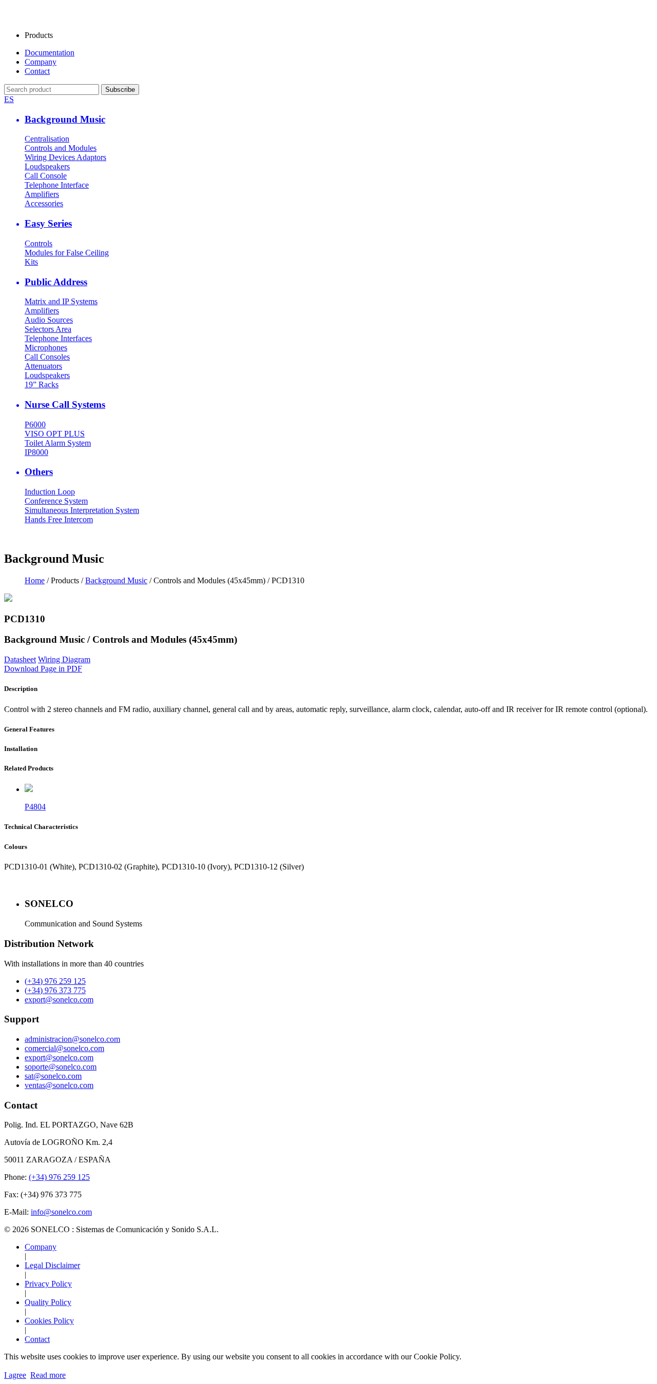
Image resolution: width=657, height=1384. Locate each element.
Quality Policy (48, 1302)
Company (40, 61)
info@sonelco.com (61, 1212)
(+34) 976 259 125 (55, 981)
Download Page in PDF (43, 668)
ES (9, 99)
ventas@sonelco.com (59, 1085)
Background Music (116, 580)
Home (35, 580)
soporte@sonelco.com (60, 1066)
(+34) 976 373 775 (55, 990)
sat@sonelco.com (53, 1076)
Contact (37, 71)
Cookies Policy (49, 1320)
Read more (48, 1375)
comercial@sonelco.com (64, 1048)
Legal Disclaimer (52, 1265)
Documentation (49, 52)
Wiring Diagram (64, 659)
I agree (15, 1375)
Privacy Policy (48, 1283)
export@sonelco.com (59, 999)
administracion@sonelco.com (72, 1039)
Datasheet (20, 659)
